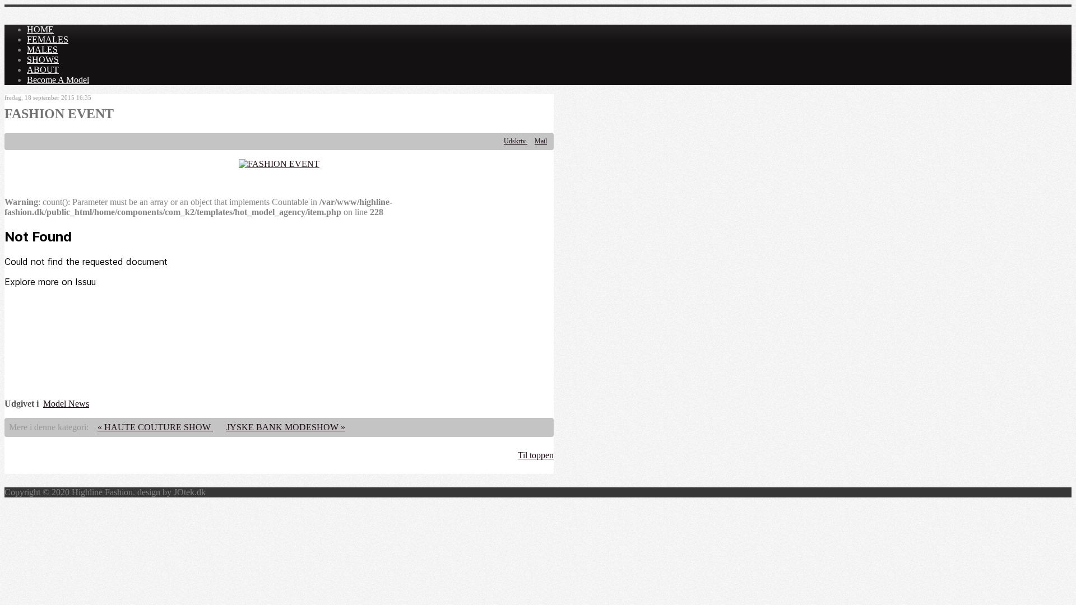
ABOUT (43, 70)
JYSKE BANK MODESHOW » (285, 427)
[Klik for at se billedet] (279, 164)
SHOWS (43, 59)
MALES (42, 49)
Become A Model (58, 80)
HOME (40, 29)
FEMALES (47, 39)
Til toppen (536, 455)
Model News (66, 403)
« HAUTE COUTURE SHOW (155, 427)
